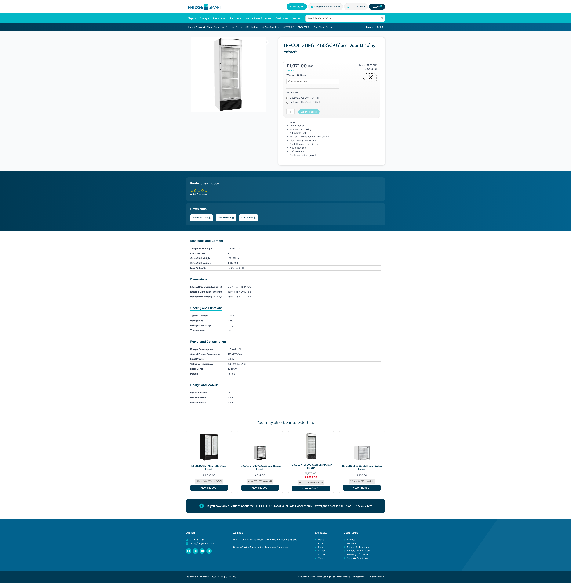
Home (191, 27)
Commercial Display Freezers (249, 27)
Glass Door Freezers (274, 27)
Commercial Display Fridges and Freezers (215, 27)
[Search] (382, 18)
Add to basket (309, 111)
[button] (266, 42)
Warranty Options (296, 75)
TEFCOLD (372, 65)
